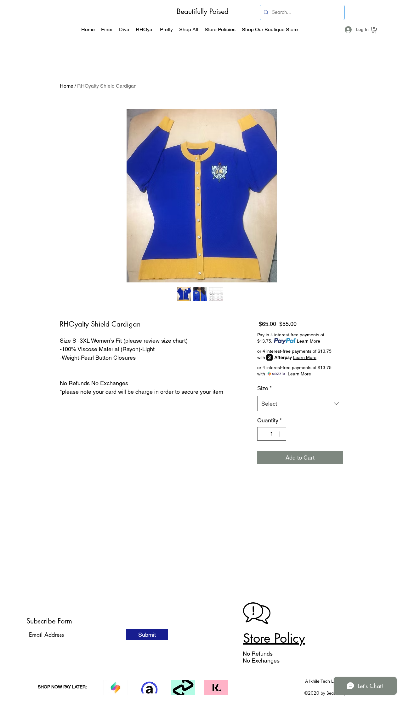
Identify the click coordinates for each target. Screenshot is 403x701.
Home (66, 86)
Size (264, 388)
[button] (107, 29)
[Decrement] (263, 433)
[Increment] (280, 433)
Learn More (308, 341)
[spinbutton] (271, 433)
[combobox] (300, 404)
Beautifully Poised (203, 11)
